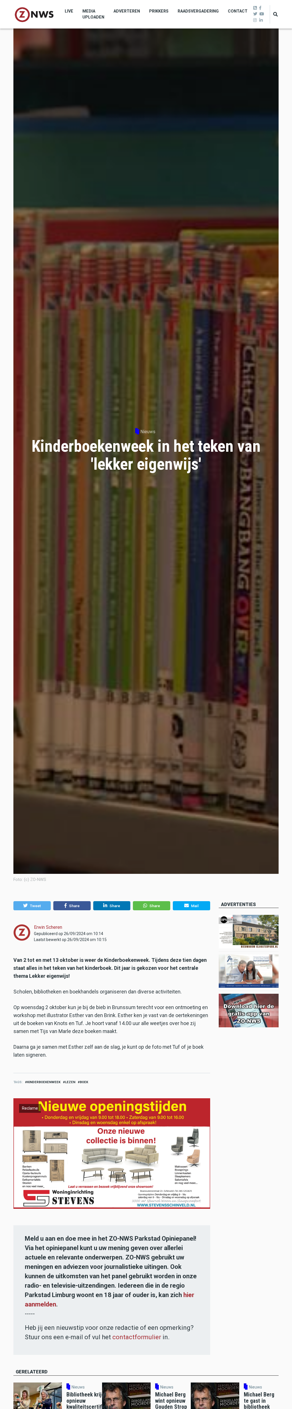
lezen (70, 1082)
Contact (238, 11)
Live (69, 11)
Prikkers (159, 11)
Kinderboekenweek (43, 1082)
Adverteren (126, 11)
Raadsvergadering (198, 11)
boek (84, 1082)
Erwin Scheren (48, 927)
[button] (32, 905)
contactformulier (136, 1337)
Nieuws (147, 431)
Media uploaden (93, 14)
